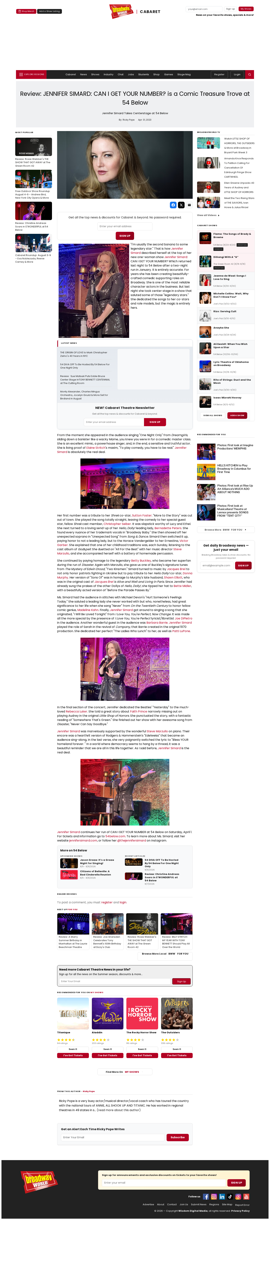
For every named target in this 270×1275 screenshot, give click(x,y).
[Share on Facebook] (173, 205)
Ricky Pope (89, 1091)
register (107, 902)
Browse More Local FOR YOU (165, 953)
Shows (95, 74)
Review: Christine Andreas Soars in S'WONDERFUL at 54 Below (31, 217)
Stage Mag (184, 74)
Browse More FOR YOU (223, 530)
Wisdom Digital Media (193, 1211)
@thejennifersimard (131, 840)
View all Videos (207, 215)
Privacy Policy (240, 1211)
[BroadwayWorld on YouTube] (246, 1196)
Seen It (73, 1049)
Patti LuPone (181, 631)
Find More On (122, 1072)
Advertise (148, 1204)
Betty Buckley (141, 560)
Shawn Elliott (173, 577)
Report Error (242, 1205)
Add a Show (237, 415)
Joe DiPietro (183, 618)
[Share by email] (189, 205)
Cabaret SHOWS (207, 225)
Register (219, 74)
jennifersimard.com (83, 840)
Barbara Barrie (157, 623)
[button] (249, 74)
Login (237, 74)
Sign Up (124, 236)
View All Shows (212, 415)
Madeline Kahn (87, 610)
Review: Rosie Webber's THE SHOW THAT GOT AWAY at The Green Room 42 (32, 153)
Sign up (243, 565)
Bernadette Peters (167, 528)
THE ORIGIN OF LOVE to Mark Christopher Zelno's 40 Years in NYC (84, 354)
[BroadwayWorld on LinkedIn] (222, 1196)
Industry (108, 74)
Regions (214, 1204)
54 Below (80, 850)
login (123, 902)
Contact (172, 1204)
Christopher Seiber (117, 524)
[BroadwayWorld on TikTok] (230, 1196)
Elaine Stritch (95, 448)
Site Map (227, 1204)
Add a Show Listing (49, 11)
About (160, 1204)
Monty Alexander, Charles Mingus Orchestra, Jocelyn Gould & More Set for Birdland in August (84, 395)
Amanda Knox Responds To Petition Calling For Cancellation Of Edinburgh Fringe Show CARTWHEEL (239, 168)
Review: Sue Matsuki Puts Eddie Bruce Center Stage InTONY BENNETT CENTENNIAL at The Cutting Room (85, 380)
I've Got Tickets (73, 1055)
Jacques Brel (176, 569)
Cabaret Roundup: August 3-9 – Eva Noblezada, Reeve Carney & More (33, 250)
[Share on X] (181, 205)
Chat (121, 74)
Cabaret (71, 74)
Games (168, 74)
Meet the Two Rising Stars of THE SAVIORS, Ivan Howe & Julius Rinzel (239, 202)
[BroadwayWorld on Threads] (238, 1196)
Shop (156, 74)
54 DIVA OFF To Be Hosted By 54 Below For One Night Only (85, 366)
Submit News (198, 1204)
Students (143, 74)
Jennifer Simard (175, 257)
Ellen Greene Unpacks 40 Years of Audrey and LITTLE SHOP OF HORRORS (239, 187)
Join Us (184, 1204)
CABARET (150, 12)
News (83, 74)
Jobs (131, 74)
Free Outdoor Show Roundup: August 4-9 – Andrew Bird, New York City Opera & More (32, 185)
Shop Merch (28, 11)
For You (72, 909)
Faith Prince (138, 711)
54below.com (115, 836)
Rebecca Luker (76, 711)
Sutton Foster (142, 515)
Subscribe (178, 1137)
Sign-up (230, 8)
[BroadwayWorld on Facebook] (206, 1196)
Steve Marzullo (157, 731)
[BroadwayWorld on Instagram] (214, 1196)
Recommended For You (211, 434)
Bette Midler (182, 586)
